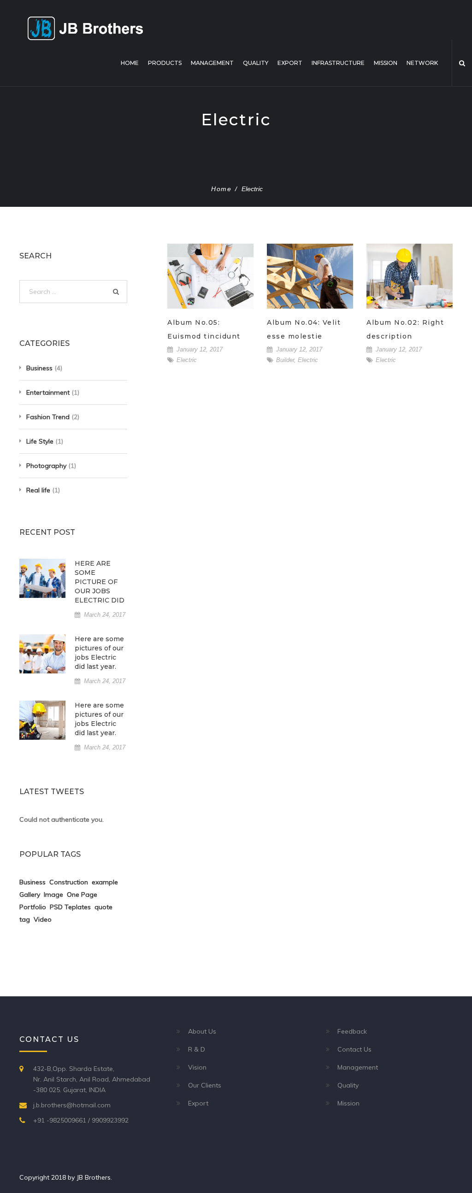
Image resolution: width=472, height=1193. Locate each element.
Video (43, 919)
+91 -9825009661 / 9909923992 (81, 1120)
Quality (255, 62)
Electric (187, 360)
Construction (68, 882)
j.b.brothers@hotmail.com (72, 1105)
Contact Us (354, 1049)
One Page (82, 894)
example (105, 882)
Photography (46, 466)
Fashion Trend (48, 417)
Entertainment (48, 392)
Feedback (352, 1031)
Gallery (29, 894)
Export (289, 62)
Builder (285, 360)
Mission (385, 62)
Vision (197, 1067)
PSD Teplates (70, 907)
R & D (196, 1049)
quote (103, 907)
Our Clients (204, 1085)
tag (24, 919)
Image (53, 894)
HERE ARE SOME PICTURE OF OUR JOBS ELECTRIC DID (99, 581)
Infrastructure (338, 62)
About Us (202, 1031)
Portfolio (32, 907)
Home (130, 62)
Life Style (39, 441)
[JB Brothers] (85, 27)
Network (422, 62)
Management (212, 62)
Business (39, 368)
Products (165, 62)
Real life (38, 490)
